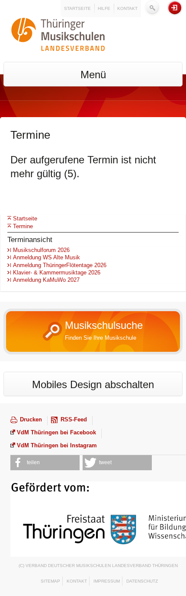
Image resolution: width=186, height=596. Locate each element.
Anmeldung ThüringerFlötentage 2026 (59, 265)
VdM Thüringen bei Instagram (57, 445)
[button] (45, 462)
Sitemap (50, 581)
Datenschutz (142, 581)
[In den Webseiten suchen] (152, 8)
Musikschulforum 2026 (41, 250)
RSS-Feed (74, 419)
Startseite (77, 8)
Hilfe (104, 8)
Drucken (31, 419)
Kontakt (127, 8)
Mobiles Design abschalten (93, 384)
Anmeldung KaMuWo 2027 (46, 280)
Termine (23, 226)
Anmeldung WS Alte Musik (46, 257)
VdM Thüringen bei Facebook (56, 432)
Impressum (106, 581)
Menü (93, 74)
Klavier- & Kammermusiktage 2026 (56, 272)
